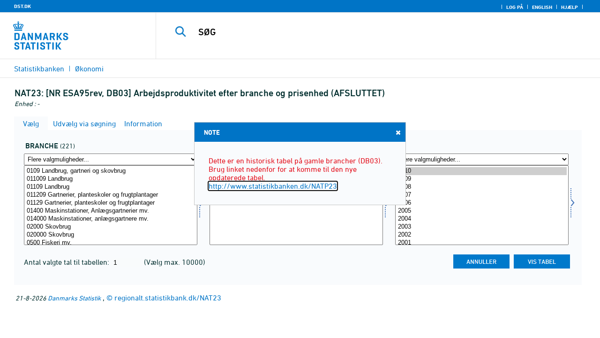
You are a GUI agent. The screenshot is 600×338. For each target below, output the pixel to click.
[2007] (482, 195)
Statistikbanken (39, 68)
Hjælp (569, 7)
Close (398, 132)
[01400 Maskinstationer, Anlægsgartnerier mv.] (110, 211)
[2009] (482, 179)
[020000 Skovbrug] (110, 235)
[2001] (482, 243)
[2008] (482, 187)
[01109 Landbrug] (110, 187)
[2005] (482, 211)
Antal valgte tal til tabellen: (67, 262)
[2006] (482, 203)
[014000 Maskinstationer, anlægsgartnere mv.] (110, 219)
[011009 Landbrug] (110, 179)
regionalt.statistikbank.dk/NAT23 (167, 297)
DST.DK (22, 6)
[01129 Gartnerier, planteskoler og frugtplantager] (110, 203)
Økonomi (89, 68)
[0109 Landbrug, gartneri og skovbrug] (110, 171)
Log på (514, 7)
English (542, 7)
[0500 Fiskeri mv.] (110, 243)
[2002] (482, 235)
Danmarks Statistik (74, 298)
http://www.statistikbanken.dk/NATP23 (273, 186)
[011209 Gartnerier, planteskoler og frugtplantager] (110, 195)
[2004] (482, 219)
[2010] (482, 171)
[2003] (482, 227)
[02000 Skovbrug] (110, 227)
